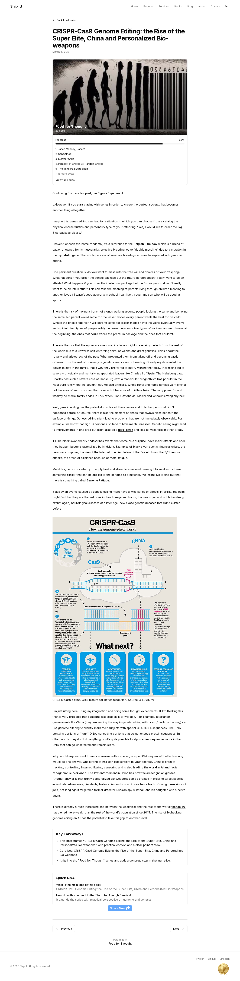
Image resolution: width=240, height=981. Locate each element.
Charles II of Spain (143, 373)
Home (134, 6)
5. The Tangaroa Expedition (72, 168)
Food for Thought (120, 943)
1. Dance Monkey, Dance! (70, 148)
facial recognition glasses (158, 773)
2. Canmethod (64, 153)
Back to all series (66, 20)
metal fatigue (118, 458)
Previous (66, 928)
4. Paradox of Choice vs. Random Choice (79, 163)
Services (164, 6)
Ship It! (16, 6)
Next (176, 928)
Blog (190, 6)
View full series (65, 179)
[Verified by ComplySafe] (223, 969)
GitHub (212, 958)
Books (178, 6)
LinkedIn (225, 958)
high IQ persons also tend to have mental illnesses (117, 424)
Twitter (200, 958)
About (201, 6)
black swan (125, 429)
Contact (215, 6)
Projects (148, 6)
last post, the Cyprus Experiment (101, 193)
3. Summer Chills (65, 158)
